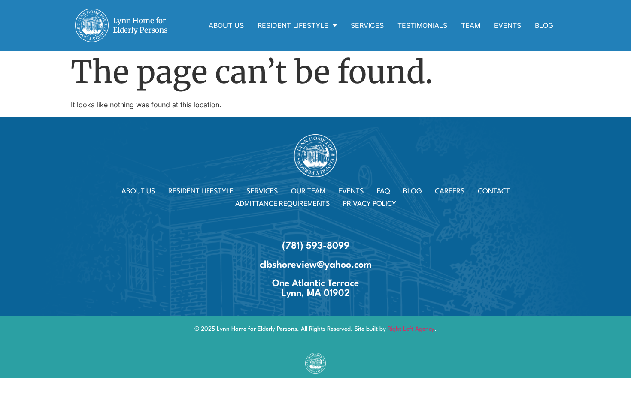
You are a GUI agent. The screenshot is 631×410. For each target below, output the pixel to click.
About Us (226, 25)
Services (367, 25)
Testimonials (422, 25)
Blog (544, 25)
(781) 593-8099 (315, 246)
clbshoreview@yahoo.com (316, 265)
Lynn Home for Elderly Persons (140, 25)
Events (507, 25)
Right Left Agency (411, 329)
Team (470, 25)
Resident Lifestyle (293, 25)
